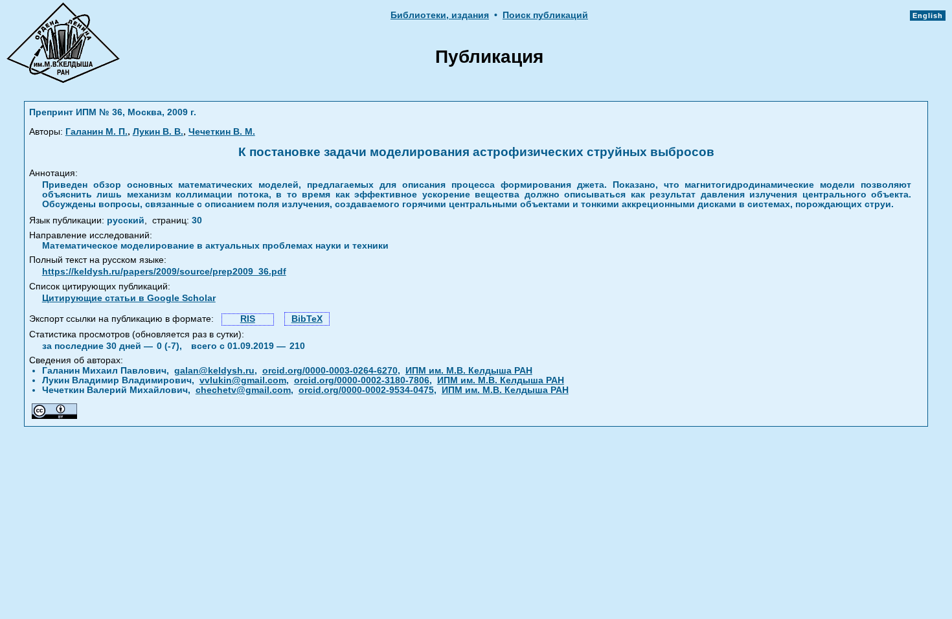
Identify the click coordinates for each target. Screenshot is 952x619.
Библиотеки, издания (440, 15)
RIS (247, 319)
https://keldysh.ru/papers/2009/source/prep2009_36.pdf (164, 271)
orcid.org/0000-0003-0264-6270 (330, 371)
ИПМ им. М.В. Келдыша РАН (468, 371)
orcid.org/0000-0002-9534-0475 (366, 390)
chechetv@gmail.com (243, 390)
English (928, 15)
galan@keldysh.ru (214, 371)
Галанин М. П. (96, 132)
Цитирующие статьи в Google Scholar (129, 298)
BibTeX (307, 319)
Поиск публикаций (545, 15)
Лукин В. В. (158, 132)
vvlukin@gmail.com (242, 380)
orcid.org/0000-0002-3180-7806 (361, 380)
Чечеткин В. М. (221, 132)
